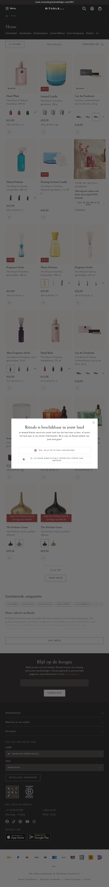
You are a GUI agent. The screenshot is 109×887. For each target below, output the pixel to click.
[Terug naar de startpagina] (54, 8)
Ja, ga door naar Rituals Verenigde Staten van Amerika (56, 459)
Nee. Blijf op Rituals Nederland (57, 450)
